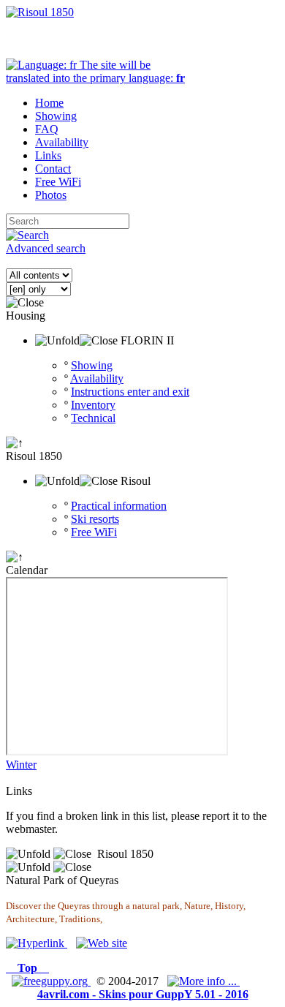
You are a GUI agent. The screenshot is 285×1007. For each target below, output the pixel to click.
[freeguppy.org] (51, 981)
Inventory (93, 405)
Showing (92, 365)
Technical (93, 418)
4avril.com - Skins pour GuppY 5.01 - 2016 (142, 994)
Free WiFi (94, 532)
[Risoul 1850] (40, 12)
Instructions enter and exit (130, 391)
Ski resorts (95, 519)
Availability (96, 378)
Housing (25, 315)
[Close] (25, 302)
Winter (21, 764)
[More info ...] (203, 981)
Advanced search (46, 248)
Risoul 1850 (34, 456)
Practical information (119, 505)
